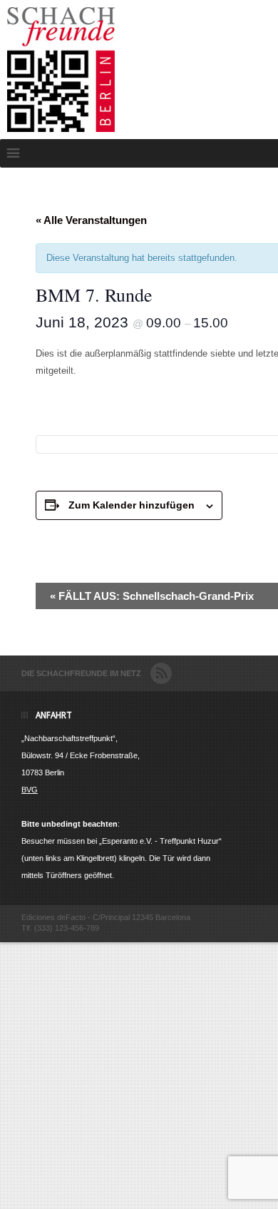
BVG (29, 789)
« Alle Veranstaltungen (91, 220)
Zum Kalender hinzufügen (131, 505)
